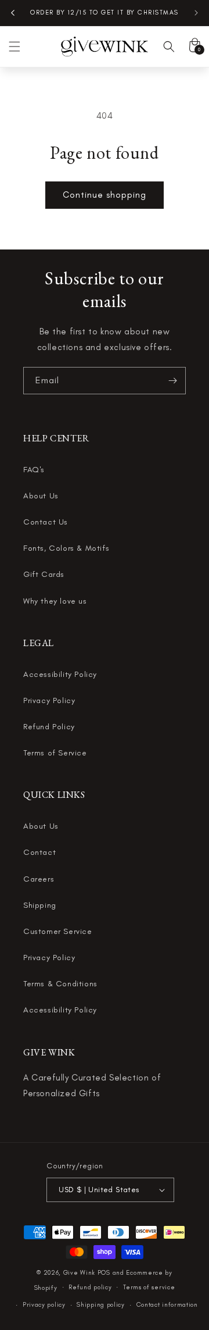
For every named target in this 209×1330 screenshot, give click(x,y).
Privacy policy (44, 1304)
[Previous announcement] (13, 13)
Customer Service (57, 931)
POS (104, 1272)
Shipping (39, 905)
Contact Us (45, 522)
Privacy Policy (49, 700)
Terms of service (149, 1287)
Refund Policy (49, 727)
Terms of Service (55, 753)
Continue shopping (104, 195)
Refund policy (90, 1287)
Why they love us (55, 601)
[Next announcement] (196, 13)
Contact (39, 852)
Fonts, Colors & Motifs (66, 548)
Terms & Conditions (60, 984)
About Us (41, 496)
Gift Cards (43, 574)
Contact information (167, 1304)
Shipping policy (101, 1304)
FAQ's (34, 470)
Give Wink (79, 1272)
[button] (14, 46)
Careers (38, 879)
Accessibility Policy (60, 674)
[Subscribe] (172, 380)
